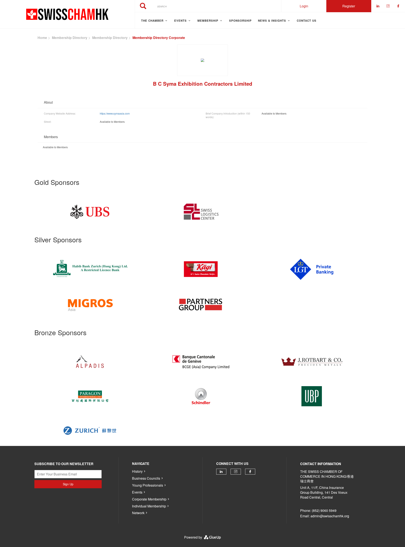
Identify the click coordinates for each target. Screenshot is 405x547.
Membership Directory (69, 37)
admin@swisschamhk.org (329, 516)
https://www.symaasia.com (115, 113)
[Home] (67, 14)
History (137, 471)
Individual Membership (149, 506)
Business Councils (146, 478)
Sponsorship (240, 21)
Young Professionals (147, 485)
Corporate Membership (149, 499)
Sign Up (68, 484)
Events (137, 492)
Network (138, 512)
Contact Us (306, 21)
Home (42, 37)
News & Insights (272, 21)
